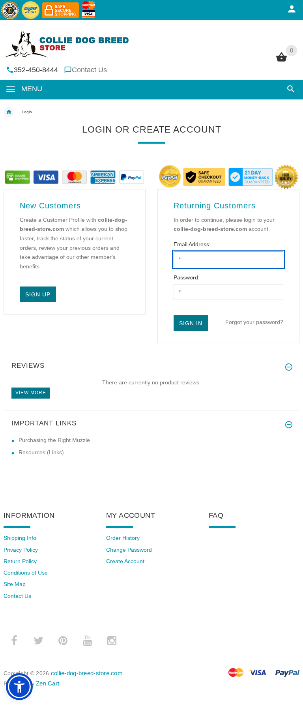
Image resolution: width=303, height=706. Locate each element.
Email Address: (192, 244)
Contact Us (89, 70)
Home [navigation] (9, 112)
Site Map (15, 584)
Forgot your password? (254, 322)
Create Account (125, 561)
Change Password (129, 550)
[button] (289, 89)
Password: (187, 277)
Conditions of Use (26, 572)
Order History (123, 538)
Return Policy (20, 561)
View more (30, 392)
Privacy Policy (21, 550)
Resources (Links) (41, 452)
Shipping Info (20, 538)
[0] (281, 61)
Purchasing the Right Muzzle (54, 440)
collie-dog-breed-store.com (87, 673)
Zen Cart (47, 683)
